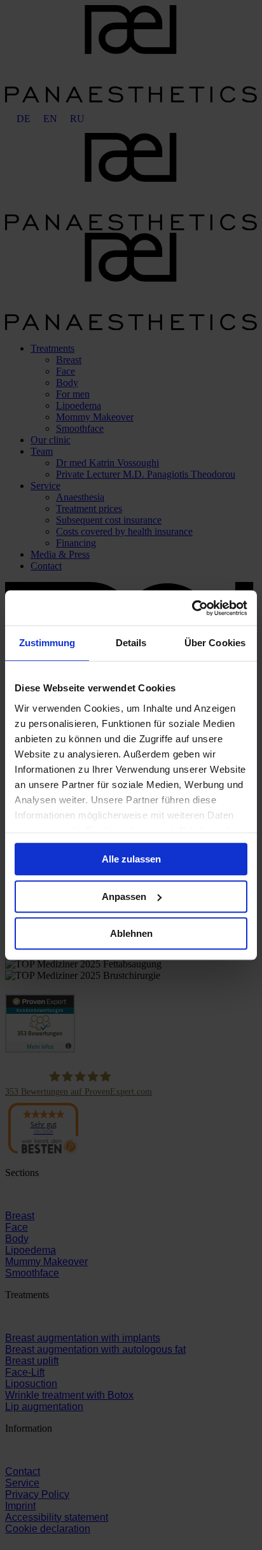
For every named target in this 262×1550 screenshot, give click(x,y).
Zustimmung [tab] (47, 642)
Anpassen (124, 896)
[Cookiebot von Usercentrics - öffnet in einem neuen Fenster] (191, 608)
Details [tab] (131, 642)
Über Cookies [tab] (214, 642)
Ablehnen (131, 933)
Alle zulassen (131, 859)
